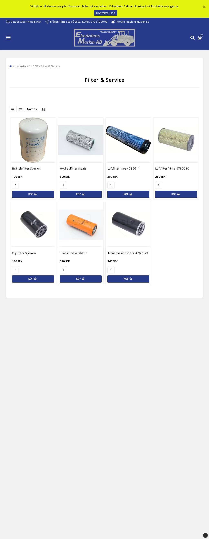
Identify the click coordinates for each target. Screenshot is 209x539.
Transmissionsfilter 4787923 (127, 253)
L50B (34, 66)
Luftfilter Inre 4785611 (123, 168)
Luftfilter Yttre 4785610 (172, 168)
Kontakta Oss (105, 13)
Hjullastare (21, 66)
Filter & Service (51, 66)
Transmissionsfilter (73, 253)
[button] (200, 38)
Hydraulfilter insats (73, 168)
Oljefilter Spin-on (24, 253)
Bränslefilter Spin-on (26, 168)
